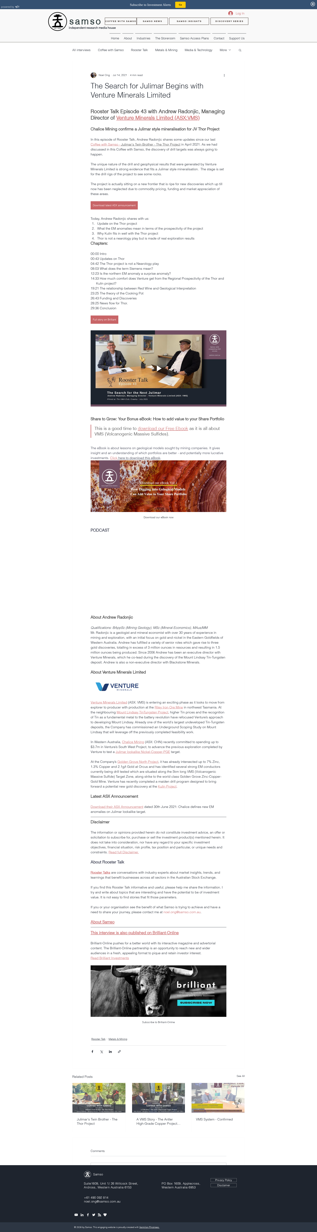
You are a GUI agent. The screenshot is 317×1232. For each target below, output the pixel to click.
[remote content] (158, 571)
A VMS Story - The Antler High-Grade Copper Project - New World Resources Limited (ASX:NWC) (157, 1121)
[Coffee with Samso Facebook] (88, 1215)
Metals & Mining (166, 50)
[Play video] (158, 368)
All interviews (81, 50)
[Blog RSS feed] (99, 1215)
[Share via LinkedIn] (110, 1051)
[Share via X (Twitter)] (101, 1051)
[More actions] (224, 75)
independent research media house (92, 27)
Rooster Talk (139, 50)
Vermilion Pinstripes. (149, 1227)
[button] (143, 36)
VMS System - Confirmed (214, 1119)
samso (85, 21)
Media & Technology (198, 50)
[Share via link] (119, 1051)
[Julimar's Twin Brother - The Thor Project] (98, 1098)
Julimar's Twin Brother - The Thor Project (97, 1121)
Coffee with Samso (111, 50)
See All (241, 1076)
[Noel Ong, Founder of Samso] (82, 1215)
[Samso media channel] (76, 1215)
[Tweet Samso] (94, 1215)
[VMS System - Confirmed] (218, 1098)
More (223, 50)
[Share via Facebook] (92, 1051)
